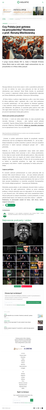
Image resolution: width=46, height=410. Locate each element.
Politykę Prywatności (21, 304)
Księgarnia (23, 375)
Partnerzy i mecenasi (23, 382)
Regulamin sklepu (23, 386)
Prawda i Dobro (23, 355)
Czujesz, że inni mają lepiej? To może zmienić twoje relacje (17, 322)
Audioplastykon (6, 210)
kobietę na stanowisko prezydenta (34, 125)
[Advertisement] (23, 77)
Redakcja (23, 373)
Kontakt (23, 377)
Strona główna (4, 19)
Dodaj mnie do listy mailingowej (33, 302)
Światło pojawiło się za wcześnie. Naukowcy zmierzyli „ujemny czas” (18, 316)
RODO (23, 388)
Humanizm (23, 357)
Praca (23, 381)
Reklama (23, 379)
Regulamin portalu (23, 384)
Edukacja (23, 360)
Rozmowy (23, 364)
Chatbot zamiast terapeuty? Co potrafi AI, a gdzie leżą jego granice (19, 328)
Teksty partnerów (23, 366)
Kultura (23, 362)
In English (23, 368)
